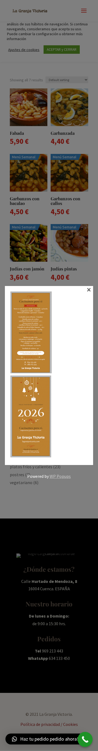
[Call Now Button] (85, 739)
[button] (45, 739)
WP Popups (60, 476)
